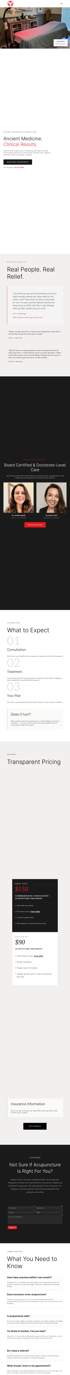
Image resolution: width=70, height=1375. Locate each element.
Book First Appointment (18, 162)
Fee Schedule (35, 1126)
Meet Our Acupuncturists (35, 525)
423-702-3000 (19, 167)
